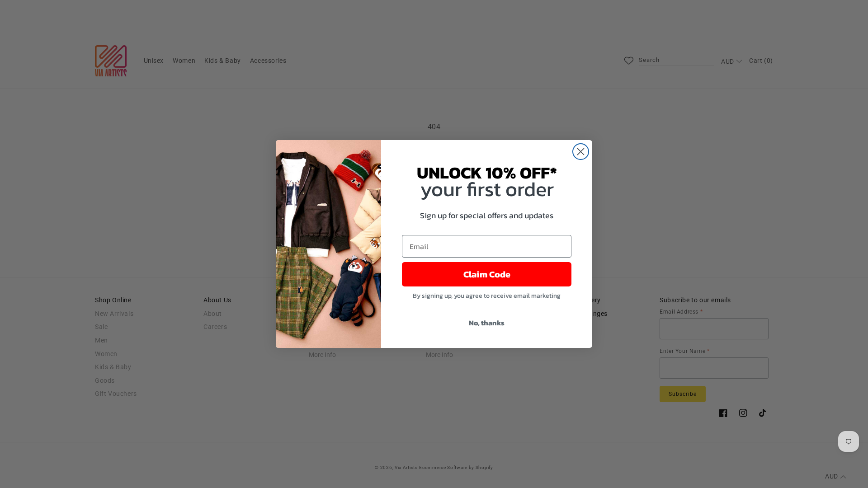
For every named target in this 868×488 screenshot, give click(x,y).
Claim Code (486, 274)
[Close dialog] (581, 152)
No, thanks (487, 322)
